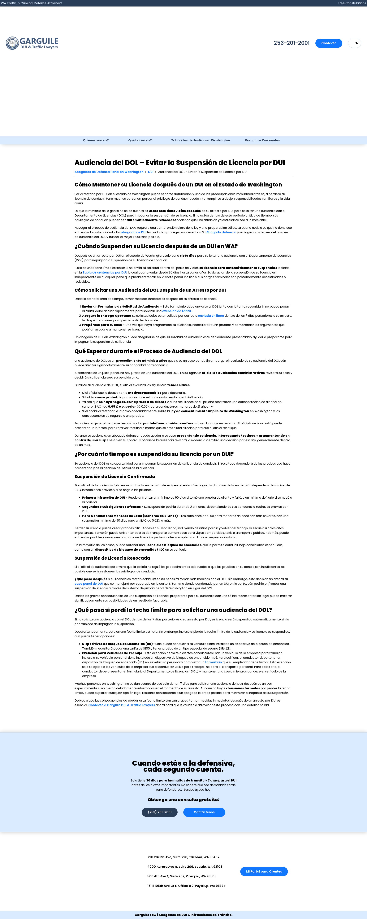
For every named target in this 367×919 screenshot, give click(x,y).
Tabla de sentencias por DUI (105, 272)
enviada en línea (211, 315)
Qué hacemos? (140, 140)
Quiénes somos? (96, 140)
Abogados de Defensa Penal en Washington (109, 172)
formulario (213, 662)
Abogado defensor (221, 232)
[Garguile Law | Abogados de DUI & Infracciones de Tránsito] (32, 43)
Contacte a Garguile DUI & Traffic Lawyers (121, 705)
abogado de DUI (133, 232)
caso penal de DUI (89, 583)
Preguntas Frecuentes (262, 140)
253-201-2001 (292, 43)
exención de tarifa (176, 311)
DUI (150, 172)
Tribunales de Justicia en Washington (200, 140)
